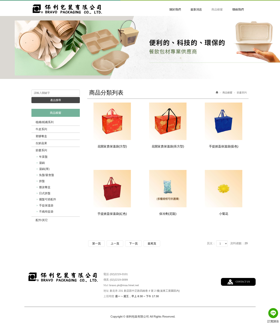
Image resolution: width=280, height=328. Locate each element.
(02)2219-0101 (119, 274)
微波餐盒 (44, 187)
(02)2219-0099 (119, 279)
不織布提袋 (46, 211)
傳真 (106, 279)
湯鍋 (42, 162)
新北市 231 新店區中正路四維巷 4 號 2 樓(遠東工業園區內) (145, 290)
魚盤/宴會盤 (46, 175)
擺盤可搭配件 (47, 199)
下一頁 (133, 243)
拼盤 (42, 181)
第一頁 (96, 243)
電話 (106, 274)
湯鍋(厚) (44, 168)
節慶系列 (41, 150)
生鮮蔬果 (41, 143)
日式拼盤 (44, 193)
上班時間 (108, 296)
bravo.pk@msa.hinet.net (124, 285)
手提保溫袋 (46, 205)
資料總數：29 (239, 243)
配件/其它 (42, 220)
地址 (106, 290)
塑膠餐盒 (41, 136)
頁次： (211, 243)
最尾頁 (152, 243)
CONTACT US (243, 281)
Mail (105, 285)
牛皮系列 (41, 129)
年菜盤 (43, 156)
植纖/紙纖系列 (45, 122)
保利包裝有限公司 (67, 8)
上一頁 (115, 243)
